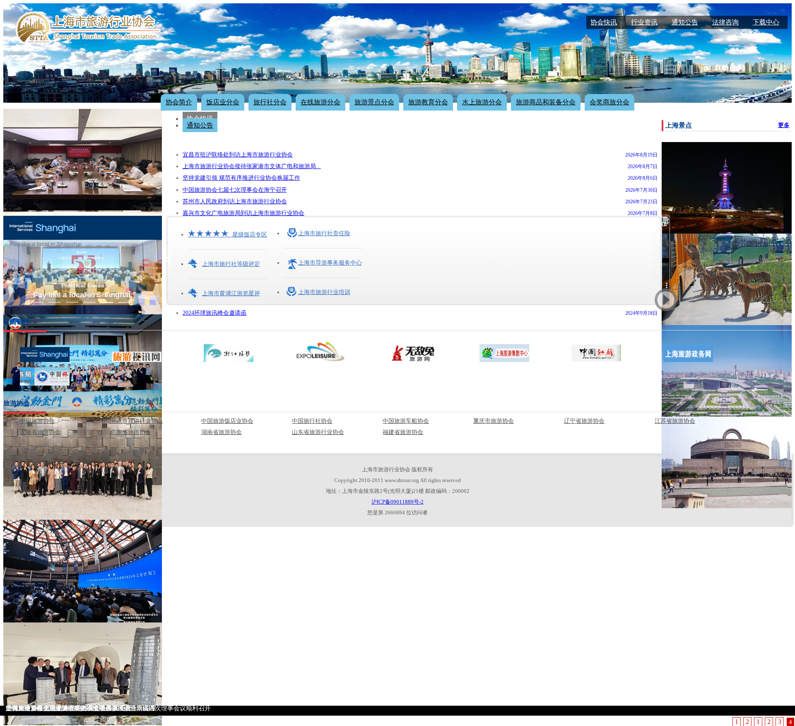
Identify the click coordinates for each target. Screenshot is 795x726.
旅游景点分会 (374, 102)
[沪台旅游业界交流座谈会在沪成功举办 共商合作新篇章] (82, 516)
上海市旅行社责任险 (324, 233)
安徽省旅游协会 (40, 432)
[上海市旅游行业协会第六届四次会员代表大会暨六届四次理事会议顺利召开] (82, 618)
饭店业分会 (222, 102)
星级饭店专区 (227, 235)
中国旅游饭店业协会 (227, 421)
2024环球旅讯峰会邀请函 (214, 313)
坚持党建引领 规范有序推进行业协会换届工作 (241, 178)
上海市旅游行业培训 (324, 292)
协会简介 (179, 102)
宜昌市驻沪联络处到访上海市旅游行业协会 (238, 155)
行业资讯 (644, 22)
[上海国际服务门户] (45, 359)
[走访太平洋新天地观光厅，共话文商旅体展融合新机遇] (82, 721)
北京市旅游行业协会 (137, 421)
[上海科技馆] (722, 413)
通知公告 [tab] (200, 125)
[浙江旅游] (228, 359)
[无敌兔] (412, 359)
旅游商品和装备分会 (546, 102)
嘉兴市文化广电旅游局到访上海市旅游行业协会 (243, 213)
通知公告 (685, 22)
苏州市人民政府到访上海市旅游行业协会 (235, 201)
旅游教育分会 (428, 102)
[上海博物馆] (727, 504)
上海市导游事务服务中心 (330, 263)
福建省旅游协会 (403, 432)
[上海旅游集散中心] (504, 359)
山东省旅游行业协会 (318, 432)
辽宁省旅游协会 (584, 421)
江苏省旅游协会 (675, 421)
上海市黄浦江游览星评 (231, 293)
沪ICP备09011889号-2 (397, 502)
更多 (784, 125)
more (660, 223)
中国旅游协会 (37, 421)
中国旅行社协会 (312, 421)
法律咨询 (725, 22)
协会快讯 (603, 22)
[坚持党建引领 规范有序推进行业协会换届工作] (82, 208)
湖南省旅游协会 (221, 432)
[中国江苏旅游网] (596, 359)
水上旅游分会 (482, 102)
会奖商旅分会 (609, 102)
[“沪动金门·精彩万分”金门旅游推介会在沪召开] (82, 413)
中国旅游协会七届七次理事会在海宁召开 (235, 190)
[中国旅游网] (45, 383)
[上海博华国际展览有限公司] (320, 359)
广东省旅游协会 (131, 432)
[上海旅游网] (688, 359)
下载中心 (766, 22)
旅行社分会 (270, 102)
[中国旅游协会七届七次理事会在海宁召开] (82, 310)
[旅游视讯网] (136, 359)
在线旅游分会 (320, 102)
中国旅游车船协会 (406, 421)
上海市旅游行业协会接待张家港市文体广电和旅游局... (252, 166)
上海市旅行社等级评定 (231, 264)
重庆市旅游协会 (493, 421)
